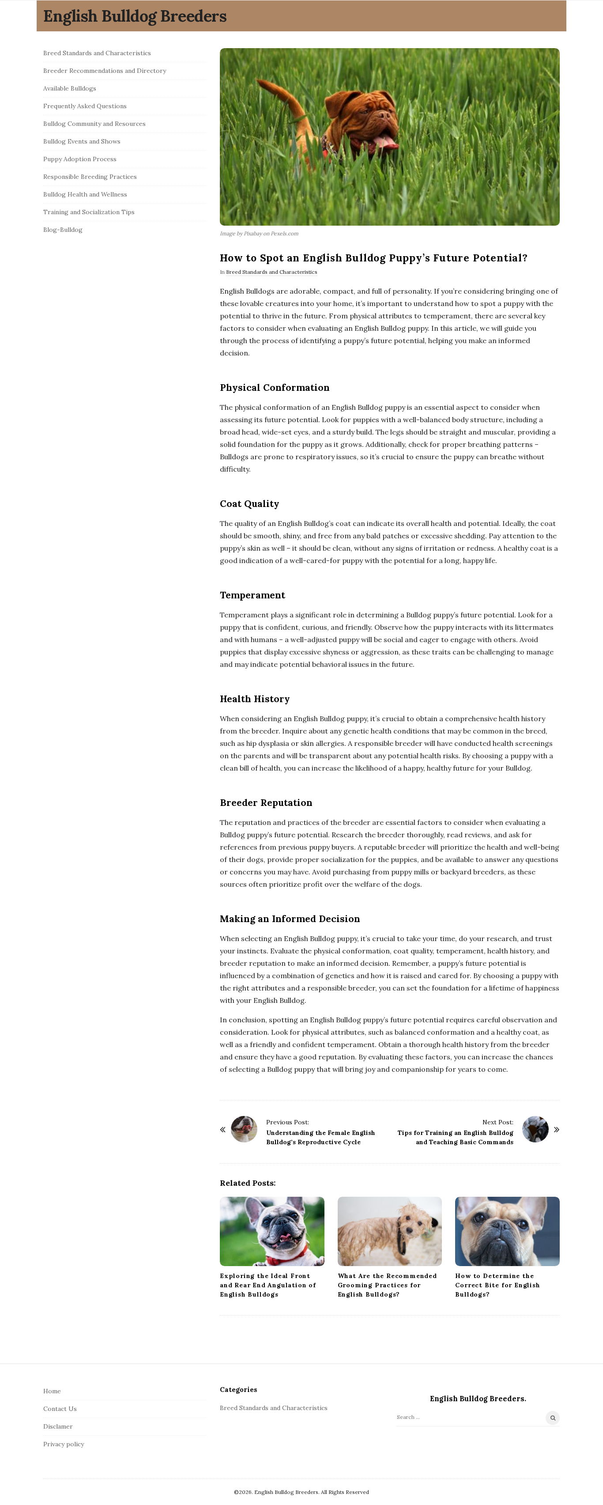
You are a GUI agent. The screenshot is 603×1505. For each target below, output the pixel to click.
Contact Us (60, 1409)
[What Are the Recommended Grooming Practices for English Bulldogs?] (390, 1232)
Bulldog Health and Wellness (85, 194)
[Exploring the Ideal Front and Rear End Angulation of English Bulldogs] (272, 1232)
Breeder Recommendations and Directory (104, 71)
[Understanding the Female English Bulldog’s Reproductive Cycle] (244, 1129)
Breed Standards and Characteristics (271, 271)
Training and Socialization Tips (89, 212)
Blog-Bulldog (63, 230)
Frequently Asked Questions (85, 106)
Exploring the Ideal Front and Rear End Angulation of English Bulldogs (268, 1285)
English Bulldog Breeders (134, 16)
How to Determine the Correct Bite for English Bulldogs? (497, 1285)
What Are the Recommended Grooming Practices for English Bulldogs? (387, 1285)
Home (52, 1391)
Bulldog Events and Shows (82, 141)
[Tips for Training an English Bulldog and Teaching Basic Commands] (535, 1129)
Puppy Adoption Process (80, 159)
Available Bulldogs (69, 88)
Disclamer (58, 1426)
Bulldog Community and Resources (94, 124)
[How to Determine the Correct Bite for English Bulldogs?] (507, 1232)
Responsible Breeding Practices (90, 177)
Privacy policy (63, 1444)
